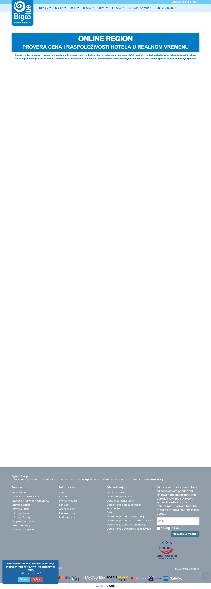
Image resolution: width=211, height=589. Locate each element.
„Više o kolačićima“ (30, 573)
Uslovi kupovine (115, 492)
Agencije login (67, 509)
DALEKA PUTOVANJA (138, 8)
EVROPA (116, 8)
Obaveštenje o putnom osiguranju (126, 516)
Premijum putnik (68, 501)
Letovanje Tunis (20, 509)
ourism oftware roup (112, 586)
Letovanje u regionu (23, 530)
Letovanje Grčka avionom (26, 497)
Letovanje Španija (21, 517)
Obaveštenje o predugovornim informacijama (124, 506)
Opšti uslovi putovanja (119, 497)
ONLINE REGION (164, 8)
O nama (63, 497)
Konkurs (63, 505)
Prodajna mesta (68, 513)
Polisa (110, 512)
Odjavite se (176, 528)
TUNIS (73, 8)
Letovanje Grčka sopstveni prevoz (30, 501)
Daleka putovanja (21, 525)
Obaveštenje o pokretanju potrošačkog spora (129, 530)
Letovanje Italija (20, 513)
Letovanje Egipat (21, 505)
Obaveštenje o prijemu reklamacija (126, 525)
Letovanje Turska (21, 492)
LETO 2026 (42, 8)
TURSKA (59, 8)
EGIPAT (101, 8)
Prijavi (164, 528)
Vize (61, 492)
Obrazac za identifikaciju (120, 501)
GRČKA (87, 8)
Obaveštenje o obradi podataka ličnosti (129, 521)
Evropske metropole (23, 521)
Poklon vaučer (67, 517)
